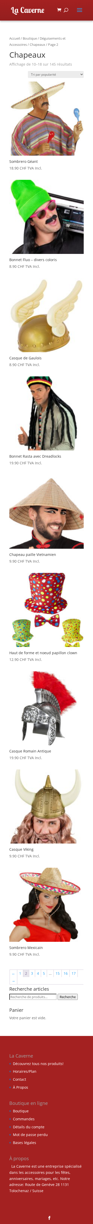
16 (66, 973)
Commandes (24, 1118)
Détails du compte (28, 1126)
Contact (19, 1079)
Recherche (68, 997)
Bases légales (24, 1142)
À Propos (20, 1087)
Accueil (14, 38)
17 (74, 973)
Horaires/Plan (24, 1071)
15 (58, 973)
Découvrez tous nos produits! (38, 1063)
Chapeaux (37, 44)
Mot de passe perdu (30, 1134)
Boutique (30, 38)
